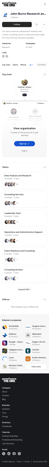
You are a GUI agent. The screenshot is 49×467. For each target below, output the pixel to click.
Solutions (6, 409)
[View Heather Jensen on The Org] (24, 82)
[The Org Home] (9, 4)
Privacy (27, 462)
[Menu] (45, 4)
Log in (24, 150)
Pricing (5, 416)
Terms (19, 462)
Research (6, 47)
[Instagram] (19, 453)
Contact (5, 395)
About (4, 391)
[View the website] (7, 56)
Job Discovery (8, 443)
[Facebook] (14, 453)
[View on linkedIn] (3, 56)
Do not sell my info (40, 462)
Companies (7, 426)
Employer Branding (10, 436)
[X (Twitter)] (3, 453)
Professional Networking (12, 440)
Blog (4, 399)
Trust (4, 413)
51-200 (29, 47)
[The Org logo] (9, 380)
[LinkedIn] (8, 453)
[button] (24, 89)
